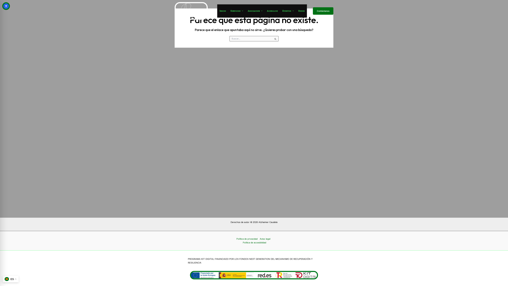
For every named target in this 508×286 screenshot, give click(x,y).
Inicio (222, 10)
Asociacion (254, 10)
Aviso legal (265, 239)
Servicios (235, 10)
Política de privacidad (247, 239)
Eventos (286, 10)
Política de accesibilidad (254, 242)
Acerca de (272, 10)
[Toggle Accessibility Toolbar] (6, 6)
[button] (242, 11)
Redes (301, 10)
